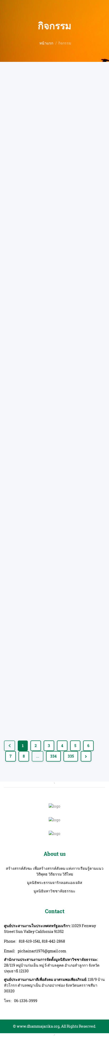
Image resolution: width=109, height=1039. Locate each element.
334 (53, 756)
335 (71, 756)
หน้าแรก (46, 43)
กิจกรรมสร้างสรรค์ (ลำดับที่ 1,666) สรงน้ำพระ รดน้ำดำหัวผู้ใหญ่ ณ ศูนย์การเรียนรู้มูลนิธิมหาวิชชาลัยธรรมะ (55, 695)
